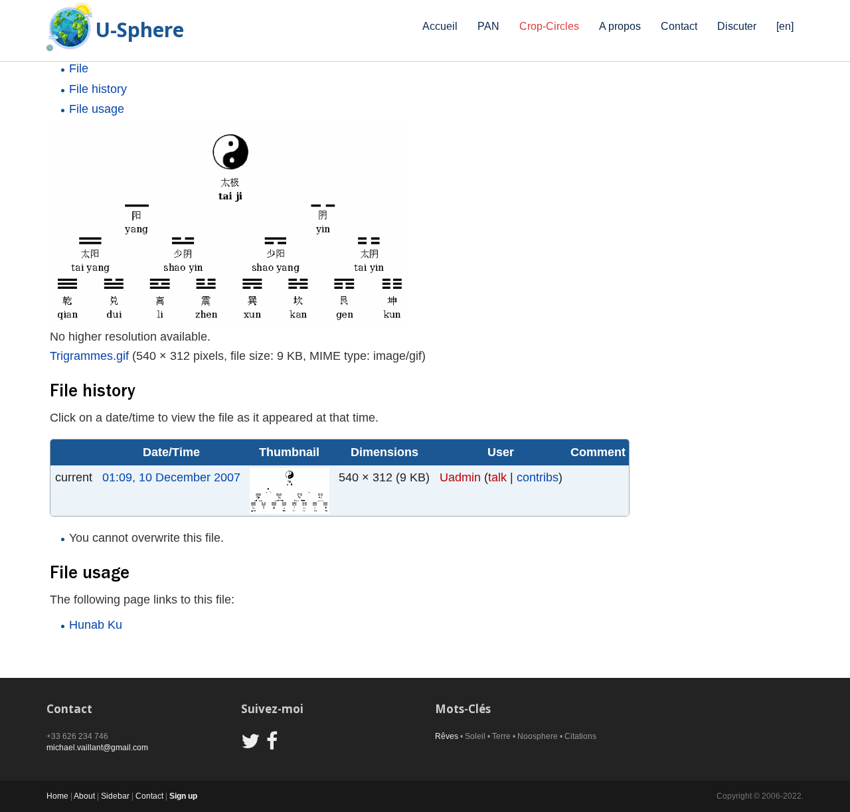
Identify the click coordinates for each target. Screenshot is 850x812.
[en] (785, 26)
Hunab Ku (95, 624)
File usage (96, 109)
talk (497, 477)
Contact (679, 26)
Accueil (440, 26)
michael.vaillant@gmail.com (97, 747)
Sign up (183, 796)
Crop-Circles (549, 26)
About (84, 796)
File (78, 68)
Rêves (446, 736)
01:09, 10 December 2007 (171, 477)
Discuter (736, 26)
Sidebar (115, 796)
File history (98, 89)
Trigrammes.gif (89, 356)
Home (57, 796)
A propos (620, 26)
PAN (488, 26)
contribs (537, 477)
